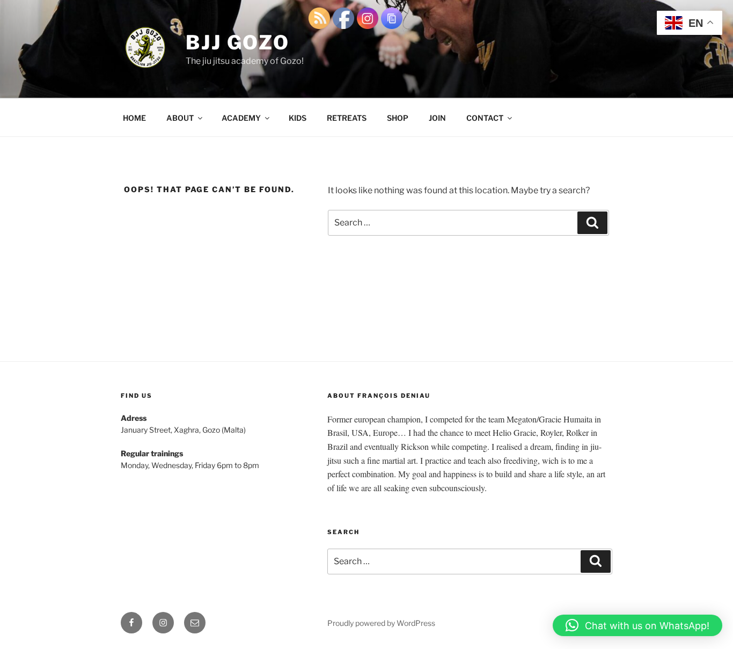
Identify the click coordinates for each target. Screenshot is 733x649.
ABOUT (180, 117)
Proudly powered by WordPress (381, 623)
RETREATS (346, 117)
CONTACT (484, 117)
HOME (134, 117)
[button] (637, 625)
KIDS (297, 117)
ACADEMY (241, 117)
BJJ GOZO (238, 42)
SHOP (397, 117)
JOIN (437, 117)
